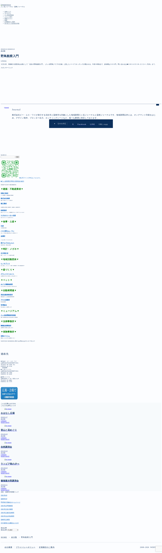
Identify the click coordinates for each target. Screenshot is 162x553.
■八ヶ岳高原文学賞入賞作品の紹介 (12, 181)
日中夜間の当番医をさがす (10, 523)
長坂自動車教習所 (7, 294)
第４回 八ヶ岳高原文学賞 (11, 23)
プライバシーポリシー (25, 547)
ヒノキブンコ (5, 263)
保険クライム (5, 336)
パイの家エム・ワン (7, 231)
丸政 (2, 226)
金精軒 (3, 236)
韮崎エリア (7, 12)
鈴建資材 (4, 210)
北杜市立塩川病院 (7, 509)
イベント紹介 (8, 17)
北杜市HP (4, 495)
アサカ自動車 (5, 300)
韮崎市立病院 (5, 519)
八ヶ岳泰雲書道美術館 (8, 315)
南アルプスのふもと (7, 243)
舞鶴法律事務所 (6, 325)
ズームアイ (7, 13)
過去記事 (4, 530)
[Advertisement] (57, 82)
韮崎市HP (4, 499)
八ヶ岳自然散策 (9, 15)
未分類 (3, 51)
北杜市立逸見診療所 (7, 512)
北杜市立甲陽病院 (7, 506)
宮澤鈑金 (4, 305)
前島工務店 (4, 193)
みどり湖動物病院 (7, 284)
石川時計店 (4, 253)
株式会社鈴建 (5, 198)
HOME (4, 537)
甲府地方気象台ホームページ (10, 502)
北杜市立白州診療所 (7, 516)
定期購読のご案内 (9, 22)
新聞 (5, 20)
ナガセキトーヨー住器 (8, 215)
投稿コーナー (8, 18)
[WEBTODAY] (6, 5)
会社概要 (8, 547)
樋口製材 (4, 203)
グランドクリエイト (7, 274)
